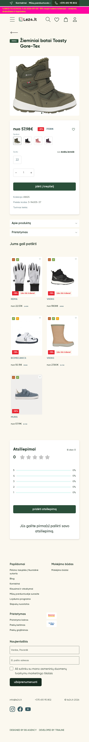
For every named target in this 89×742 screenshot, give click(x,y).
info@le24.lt (16, 700)
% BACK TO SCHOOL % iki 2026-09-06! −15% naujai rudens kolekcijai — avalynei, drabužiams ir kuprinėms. (39, 10)
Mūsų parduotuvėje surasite (24, 594)
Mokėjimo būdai (59, 570)
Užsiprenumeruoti (25, 682)
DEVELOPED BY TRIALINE (51, 730)
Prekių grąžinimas (19, 630)
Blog (12, 579)
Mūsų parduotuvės (39, 3)
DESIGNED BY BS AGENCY (23, 730)
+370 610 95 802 (43, 700)
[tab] (41, 113)
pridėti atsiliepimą (44, 509)
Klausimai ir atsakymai (21, 589)
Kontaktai (15, 584)
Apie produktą (21, 223)
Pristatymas (20, 232)
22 (17, 159)
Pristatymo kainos (19, 620)
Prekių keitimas (17, 625)
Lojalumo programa (20, 599)
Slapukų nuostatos (19, 604)
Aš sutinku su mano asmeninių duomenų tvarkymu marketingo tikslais (41, 671)
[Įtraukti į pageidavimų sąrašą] (73, 129)
